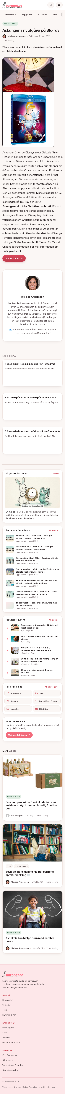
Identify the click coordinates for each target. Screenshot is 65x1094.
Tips (55, 14)
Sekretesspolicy (10, 1070)
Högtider (43, 709)
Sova (41, 693)
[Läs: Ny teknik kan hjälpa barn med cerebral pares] (32, 922)
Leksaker (15, 709)
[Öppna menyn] (59, 5)
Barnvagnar (16, 693)
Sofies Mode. (12, 258)
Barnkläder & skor (48, 701)
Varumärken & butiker (13, 1065)
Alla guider (54, 620)
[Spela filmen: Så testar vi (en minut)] (32, 492)
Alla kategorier (52, 687)
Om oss (55, 473)
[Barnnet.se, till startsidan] (12, 5)
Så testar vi (7, 1060)
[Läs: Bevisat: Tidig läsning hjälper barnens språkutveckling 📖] (32, 855)
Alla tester (54, 530)
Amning (14, 701)
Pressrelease (21, 866)
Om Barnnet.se (9, 1055)
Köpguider (27, 14)
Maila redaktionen (17, 735)
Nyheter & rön (9, 1014)
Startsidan (10, 14)
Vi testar (42, 14)
